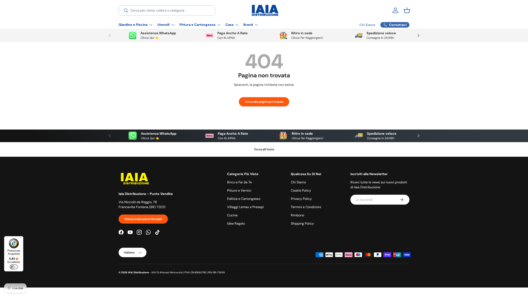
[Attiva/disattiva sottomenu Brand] (256, 24)
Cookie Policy (301, 190)
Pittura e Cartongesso (197, 24)
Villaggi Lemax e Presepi (245, 207)
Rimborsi (297, 215)
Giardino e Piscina (133, 24)
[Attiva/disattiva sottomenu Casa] (236, 24)
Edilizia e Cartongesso (243, 199)
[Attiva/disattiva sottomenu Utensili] (172, 24)
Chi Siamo (367, 25)
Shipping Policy (302, 223)
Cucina (232, 215)
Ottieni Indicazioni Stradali (143, 219)
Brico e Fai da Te (239, 182)
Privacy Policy (301, 199)
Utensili (163, 24)
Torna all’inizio (264, 149)
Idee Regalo (236, 223)
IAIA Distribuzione (138, 272)
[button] (406, 10)
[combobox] (167, 10)
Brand (248, 24)
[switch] (14, 266)
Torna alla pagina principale (264, 102)
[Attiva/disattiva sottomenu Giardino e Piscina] (150, 24)
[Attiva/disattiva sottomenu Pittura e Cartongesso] (218, 24)
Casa (229, 24)
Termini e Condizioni (306, 207)
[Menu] (20, 238)
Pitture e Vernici (239, 190)
